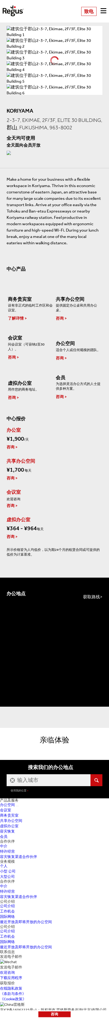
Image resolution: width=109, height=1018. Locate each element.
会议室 (5, 810)
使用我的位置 (18, 790)
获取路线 (91, 596)
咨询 (54, 1014)
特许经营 (7, 851)
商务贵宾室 (9, 815)
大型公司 (7, 876)
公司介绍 (7, 906)
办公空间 (7, 805)
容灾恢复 (7, 831)
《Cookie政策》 (13, 999)
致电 (89, 11)
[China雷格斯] (13, 7)
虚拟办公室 (9, 826)
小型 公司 (8, 871)
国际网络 (7, 916)
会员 (3, 836)
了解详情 (16, 318)
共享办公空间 (11, 820)
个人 (3, 866)
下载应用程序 (11, 978)
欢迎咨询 (7, 972)
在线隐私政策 (11, 988)
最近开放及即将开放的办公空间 (26, 922)
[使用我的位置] (12, 780)
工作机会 (7, 911)
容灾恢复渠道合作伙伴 (18, 857)
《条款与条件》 (13, 994)
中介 (3, 846)
